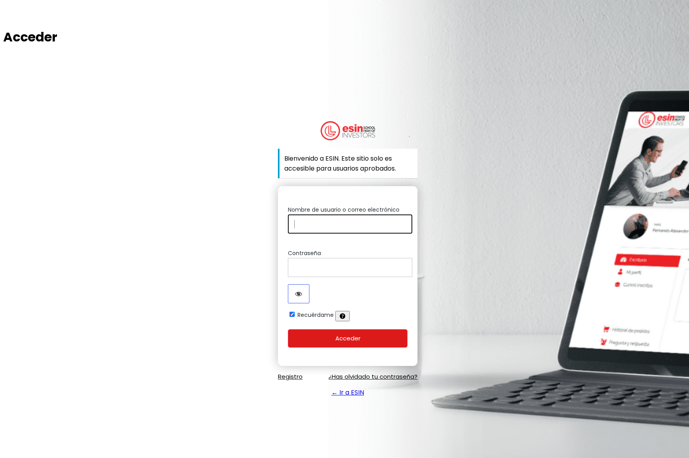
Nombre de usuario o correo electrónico (344, 210)
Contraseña (304, 253)
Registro (290, 376)
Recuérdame (315, 315)
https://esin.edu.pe (347, 130)
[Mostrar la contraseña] (298, 293)
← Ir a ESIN (347, 392)
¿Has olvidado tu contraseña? (373, 376)
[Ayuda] (342, 316)
